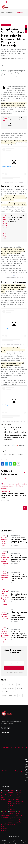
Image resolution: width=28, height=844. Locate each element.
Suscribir (14, 668)
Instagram (16, 691)
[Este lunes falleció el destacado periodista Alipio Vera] (19, 817)
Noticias (13, 609)
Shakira (4, 454)
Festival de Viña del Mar (8, 688)
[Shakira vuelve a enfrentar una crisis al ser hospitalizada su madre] (19, 797)
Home (2, 12)
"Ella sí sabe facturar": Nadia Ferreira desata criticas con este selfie (13, 495)
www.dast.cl (21, 843)
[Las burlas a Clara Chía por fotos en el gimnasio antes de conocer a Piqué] (5, 577)
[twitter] (6, 464)
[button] (2, 478)
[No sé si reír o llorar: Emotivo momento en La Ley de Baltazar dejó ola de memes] (5, 558)
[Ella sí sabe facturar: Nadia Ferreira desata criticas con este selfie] (14, 486)
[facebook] (2, 464)
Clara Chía (11, 454)
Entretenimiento (10, 12)
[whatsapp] (14, 464)
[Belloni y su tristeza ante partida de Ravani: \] (5, 615)
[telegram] (10, 464)
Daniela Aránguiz (6, 691)
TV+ (20, 695)
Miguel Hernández (8, 58)
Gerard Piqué (20, 454)
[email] (2, 65)
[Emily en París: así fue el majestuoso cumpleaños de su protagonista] (11, 818)
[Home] (7, 713)
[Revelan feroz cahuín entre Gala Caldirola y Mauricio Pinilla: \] (5, 540)
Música (20, 684)
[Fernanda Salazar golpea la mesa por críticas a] (4, 795)
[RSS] (8, 728)
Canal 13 (4, 695)
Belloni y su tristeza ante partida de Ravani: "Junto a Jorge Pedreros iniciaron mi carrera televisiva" (19, 616)
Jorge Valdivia (12, 695)
